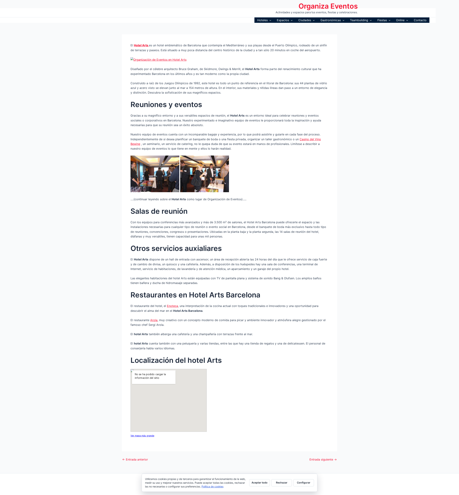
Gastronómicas (330, 20)
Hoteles (262, 20)
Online (400, 20)
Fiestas (382, 20)
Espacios (283, 20)
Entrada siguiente (323, 459)
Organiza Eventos (328, 6)
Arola (153, 320)
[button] (269, 20)
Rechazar (281, 482)
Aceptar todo (260, 482)
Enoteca (172, 306)
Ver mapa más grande (142, 435)
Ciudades (304, 20)
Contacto (420, 20)
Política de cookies (212, 486)
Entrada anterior (135, 459)
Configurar (303, 482)
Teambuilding (359, 20)
